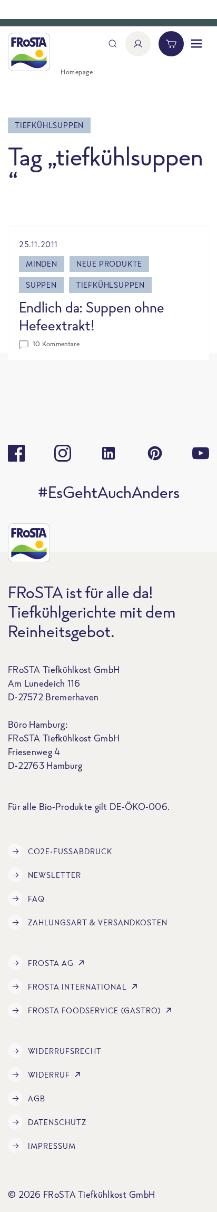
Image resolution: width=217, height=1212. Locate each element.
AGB (36, 1098)
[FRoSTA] (29, 52)
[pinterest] (154, 453)
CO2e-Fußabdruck (70, 851)
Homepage (77, 71)
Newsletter (54, 875)
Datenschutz (57, 1122)
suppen (41, 285)
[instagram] (62, 453)
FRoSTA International (77, 987)
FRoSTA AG (51, 963)
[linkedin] (108, 453)
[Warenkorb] (171, 43)
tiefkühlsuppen (110, 285)
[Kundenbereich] (138, 43)
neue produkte (109, 264)
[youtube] (200, 453)
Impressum (52, 1146)
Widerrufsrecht (65, 1051)
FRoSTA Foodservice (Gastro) (94, 1010)
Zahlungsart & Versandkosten (97, 922)
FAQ (36, 899)
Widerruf (49, 1075)
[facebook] (16, 453)
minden (41, 264)
